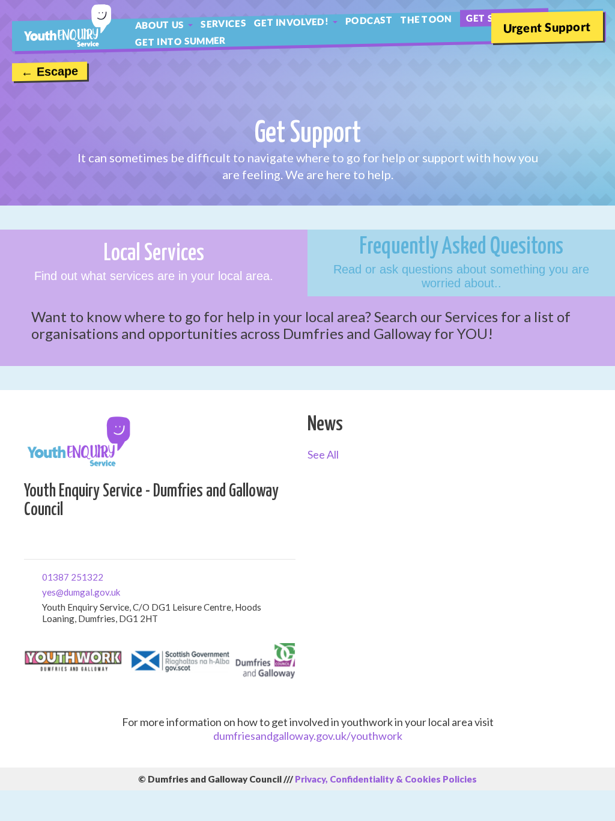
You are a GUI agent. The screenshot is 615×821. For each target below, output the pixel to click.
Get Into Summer (180, 41)
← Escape (49, 71)
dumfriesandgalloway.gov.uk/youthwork (307, 735)
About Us (159, 25)
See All (323, 454)
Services (223, 23)
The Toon (426, 19)
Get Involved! (291, 22)
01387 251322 (46, 576)
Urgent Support (547, 27)
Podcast (369, 20)
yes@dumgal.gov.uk (46, 591)
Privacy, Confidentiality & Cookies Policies (386, 779)
